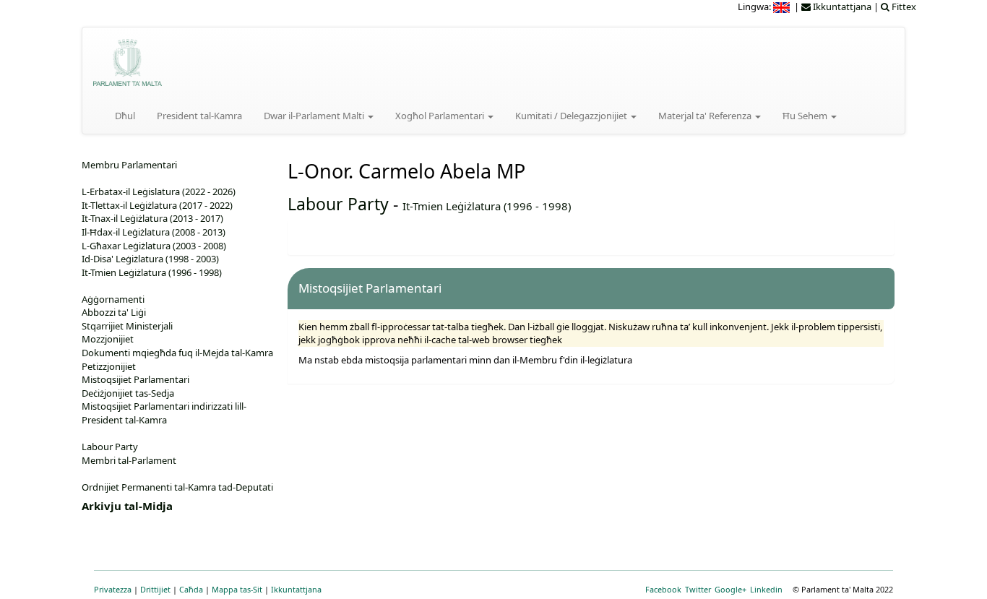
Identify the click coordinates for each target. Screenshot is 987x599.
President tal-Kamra (199, 115)
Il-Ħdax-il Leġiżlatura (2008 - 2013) (153, 231)
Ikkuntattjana (296, 589)
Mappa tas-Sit (237, 589)
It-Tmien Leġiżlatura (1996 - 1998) (486, 206)
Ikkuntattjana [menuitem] (841, 6)
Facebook (663, 589)
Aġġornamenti (113, 299)
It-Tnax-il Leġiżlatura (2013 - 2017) (152, 218)
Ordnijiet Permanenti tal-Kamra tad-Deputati (177, 487)
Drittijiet (155, 589)
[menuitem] (782, 6)
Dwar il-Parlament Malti (315, 115)
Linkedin (766, 589)
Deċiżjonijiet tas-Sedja (128, 393)
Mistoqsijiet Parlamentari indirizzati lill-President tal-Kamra (164, 413)
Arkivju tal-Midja (127, 506)
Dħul (125, 115)
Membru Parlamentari (129, 164)
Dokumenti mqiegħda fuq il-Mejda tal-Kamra (177, 352)
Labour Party (338, 203)
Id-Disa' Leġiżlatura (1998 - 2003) (150, 258)
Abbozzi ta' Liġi (114, 312)
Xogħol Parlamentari (440, 115)
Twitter (698, 589)
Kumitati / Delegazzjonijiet (572, 115)
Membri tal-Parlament (129, 460)
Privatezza (113, 589)
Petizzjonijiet (109, 366)
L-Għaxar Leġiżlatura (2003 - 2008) (154, 245)
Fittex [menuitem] (902, 6)
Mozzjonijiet (108, 338)
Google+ (730, 589)
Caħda (191, 589)
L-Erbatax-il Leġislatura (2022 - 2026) (159, 191)
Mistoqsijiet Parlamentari (135, 379)
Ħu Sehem (806, 115)
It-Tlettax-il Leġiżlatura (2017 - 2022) (157, 205)
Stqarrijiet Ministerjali (127, 325)
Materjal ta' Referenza (706, 115)
